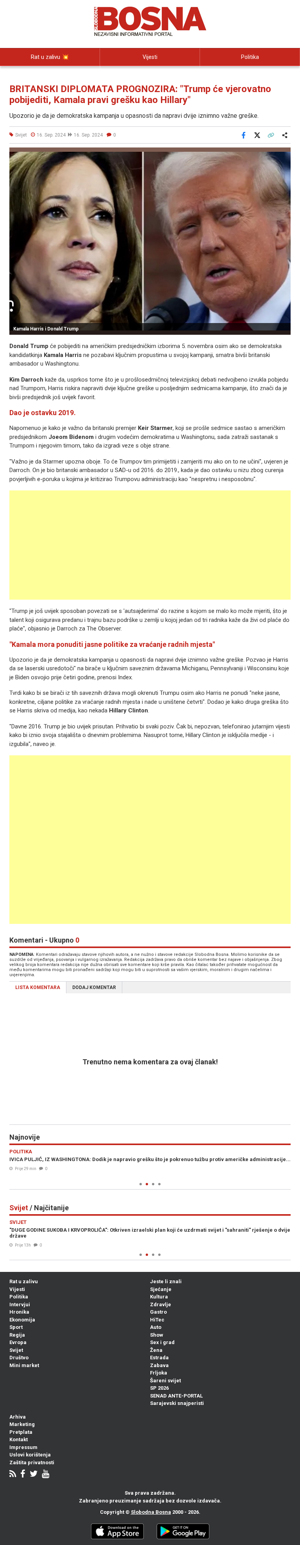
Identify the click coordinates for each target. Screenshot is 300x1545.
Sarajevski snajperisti (177, 1403)
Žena (156, 1350)
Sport (16, 1327)
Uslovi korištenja (30, 1455)
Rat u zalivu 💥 (50, 56)
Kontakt (18, 1439)
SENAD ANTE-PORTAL (176, 1396)
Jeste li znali (166, 1281)
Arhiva (17, 1417)
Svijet (16, 1350)
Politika (250, 57)
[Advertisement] (150, 545)
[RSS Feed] (12, 1474)
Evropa (18, 1342)
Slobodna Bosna (151, 1512)
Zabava (159, 1365)
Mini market (24, 1365)
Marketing (22, 1424)
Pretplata (20, 1432)
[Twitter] (34, 1474)
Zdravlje (160, 1304)
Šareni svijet (165, 1380)
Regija (17, 1335)
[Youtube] (45, 1474)
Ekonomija (22, 1320)
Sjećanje (160, 1289)
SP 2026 (159, 1388)
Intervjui (19, 1304)
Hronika (19, 1312)
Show (156, 1335)
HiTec (157, 1320)
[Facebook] (22, 1474)
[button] (283, 154)
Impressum (23, 1447)
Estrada (159, 1357)
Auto (155, 1327)
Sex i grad (162, 1342)
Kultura (159, 1297)
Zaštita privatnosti (31, 1462)
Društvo (19, 1357)
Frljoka (158, 1373)
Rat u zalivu (23, 1281)
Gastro (158, 1312)
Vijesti (150, 57)
